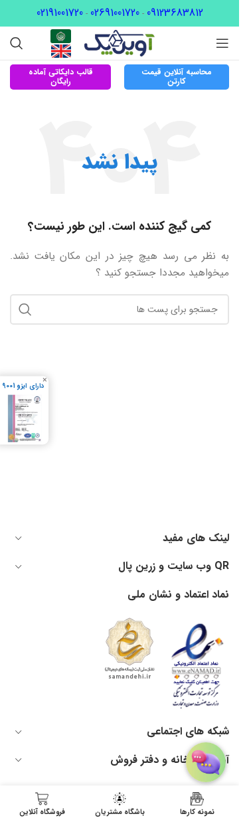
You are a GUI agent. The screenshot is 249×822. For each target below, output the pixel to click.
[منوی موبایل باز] (222, 43)
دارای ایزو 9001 (23, 385)
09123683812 (175, 13)
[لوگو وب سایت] (119, 42)
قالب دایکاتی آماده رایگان (61, 77)
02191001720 (60, 13)
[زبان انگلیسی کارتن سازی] (61, 50)
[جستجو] (16, 43)
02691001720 (114, 13)
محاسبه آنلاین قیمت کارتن (176, 77)
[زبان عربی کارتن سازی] (60, 36)
